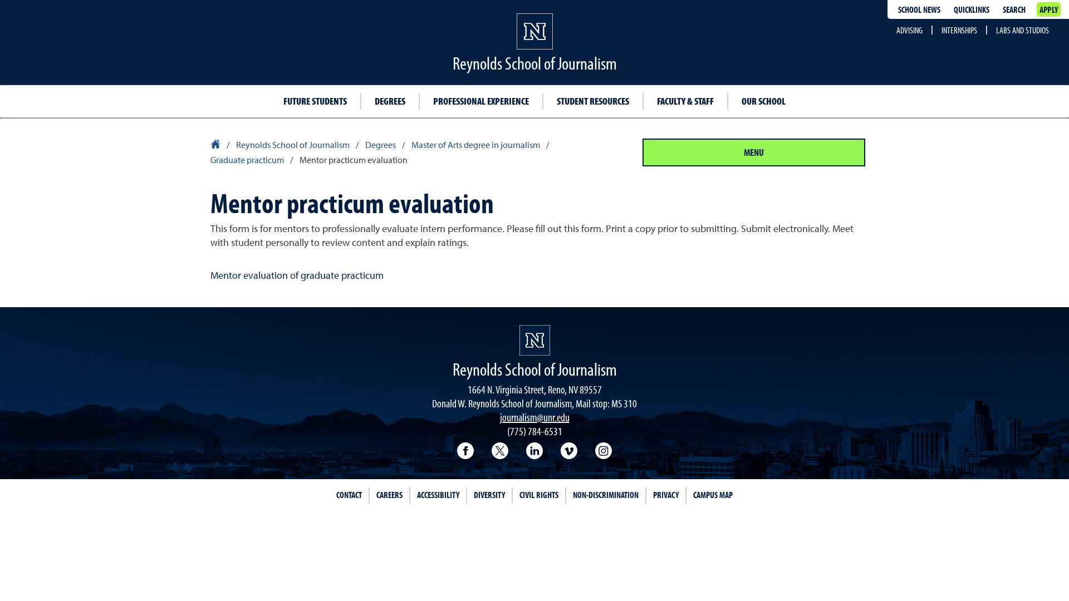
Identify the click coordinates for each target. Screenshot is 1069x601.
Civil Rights (538, 494)
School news (919, 9)
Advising (909, 30)
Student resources (593, 101)
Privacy (666, 494)
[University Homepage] (216, 145)
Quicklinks (971, 9)
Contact (349, 494)
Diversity (489, 494)
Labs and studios (1022, 30)
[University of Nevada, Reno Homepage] (534, 340)
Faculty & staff (685, 101)
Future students (315, 101)
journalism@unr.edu (535, 417)
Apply (1048, 9)
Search (1014, 9)
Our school (764, 101)
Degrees (390, 101)
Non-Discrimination (606, 494)
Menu (754, 152)
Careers (389, 494)
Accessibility (438, 494)
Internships (959, 30)
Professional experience (481, 101)
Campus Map (713, 494)
